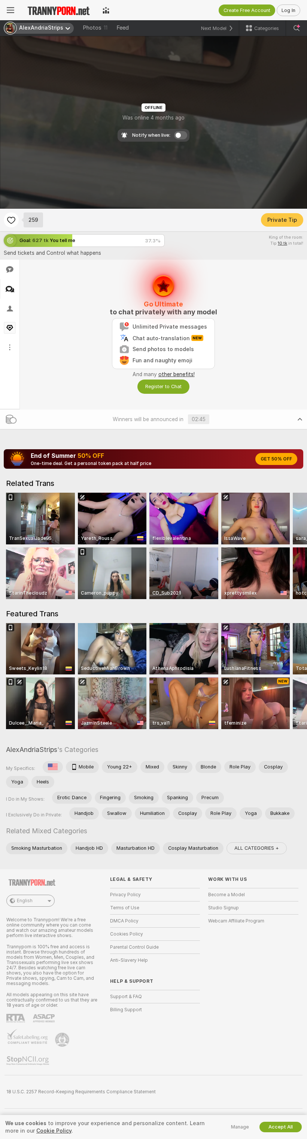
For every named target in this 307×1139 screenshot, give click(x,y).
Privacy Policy (125, 894)
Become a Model (226, 894)
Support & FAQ (126, 996)
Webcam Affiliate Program (236, 921)
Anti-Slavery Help (129, 960)
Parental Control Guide (134, 947)
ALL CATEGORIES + (256, 848)
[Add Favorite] (11, 219)
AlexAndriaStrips (31, 749)
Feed (122, 27)
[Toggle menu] (10, 10)
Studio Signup (223, 907)
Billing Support (126, 1009)
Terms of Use (124, 907)
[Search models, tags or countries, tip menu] (296, 28)
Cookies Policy (126, 934)
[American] (53, 767)
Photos (95, 27)
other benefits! (176, 374)
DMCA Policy (124, 921)
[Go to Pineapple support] (63, 1040)
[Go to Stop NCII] (28, 1060)
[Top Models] (106, 10)
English (25, 900)
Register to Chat (163, 386)
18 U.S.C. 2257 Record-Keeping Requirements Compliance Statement (81, 1091)
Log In (288, 10)
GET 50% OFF (276, 459)
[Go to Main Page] (58, 10)
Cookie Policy (54, 1131)
